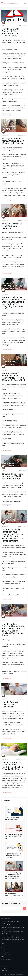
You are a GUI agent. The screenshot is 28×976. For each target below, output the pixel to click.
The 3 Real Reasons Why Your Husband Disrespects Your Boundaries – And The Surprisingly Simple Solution (11, 923)
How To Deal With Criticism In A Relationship (10, 704)
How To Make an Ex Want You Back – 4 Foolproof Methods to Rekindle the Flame (12, 765)
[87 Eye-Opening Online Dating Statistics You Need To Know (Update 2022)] (14, 847)
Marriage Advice (5, 950)
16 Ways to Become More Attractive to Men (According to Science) (13, 140)
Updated (21, 25)
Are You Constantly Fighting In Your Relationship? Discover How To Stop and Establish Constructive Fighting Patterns (13, 535)
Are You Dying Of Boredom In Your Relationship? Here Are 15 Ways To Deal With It (13, 376)
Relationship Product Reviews (8, 954)
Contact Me (4, 966)
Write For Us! (4, 970)
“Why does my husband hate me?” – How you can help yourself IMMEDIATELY (13, 928)
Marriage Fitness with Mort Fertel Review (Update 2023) (13, 942)
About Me (3, 961)
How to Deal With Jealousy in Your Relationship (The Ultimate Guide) (10, 32)
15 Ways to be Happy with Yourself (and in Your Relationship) (12, 476)
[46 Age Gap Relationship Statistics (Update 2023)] (14, 811)
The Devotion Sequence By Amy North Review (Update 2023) (12, 932)
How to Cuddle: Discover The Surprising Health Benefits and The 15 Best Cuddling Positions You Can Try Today (13, 629)
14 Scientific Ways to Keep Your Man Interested (12, 225)
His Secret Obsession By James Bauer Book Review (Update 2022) (14, 836)
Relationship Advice (5, 952)
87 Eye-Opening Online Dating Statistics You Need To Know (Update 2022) (13, 855)
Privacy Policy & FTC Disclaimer (8, 968)
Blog (2, 964)
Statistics (3, 956)
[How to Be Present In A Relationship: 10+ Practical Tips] (14, 887)
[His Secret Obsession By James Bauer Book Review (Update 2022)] (14, 828)
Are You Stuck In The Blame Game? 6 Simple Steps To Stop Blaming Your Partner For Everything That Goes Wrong (13, 303)
